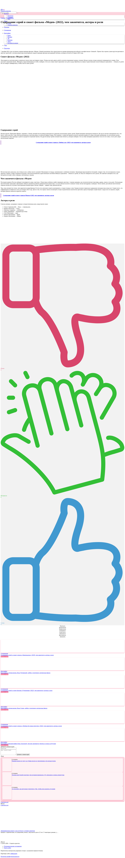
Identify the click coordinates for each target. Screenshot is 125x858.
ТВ (8, 38)
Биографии (7, 33)
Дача (5, 45)
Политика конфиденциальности (10, 856)
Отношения (7, 30)
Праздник (7, 48)
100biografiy (13, 853)
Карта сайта (7, 848)
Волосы (6, 13)
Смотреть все (4, 802)
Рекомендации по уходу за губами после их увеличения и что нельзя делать (34, 761)
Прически (10, 16)
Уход (8, 19)
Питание (6, 27)
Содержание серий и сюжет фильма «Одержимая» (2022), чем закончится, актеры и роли (26, 690)
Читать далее (4, 656)
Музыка (9, 37)
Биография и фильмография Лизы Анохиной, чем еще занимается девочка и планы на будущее (28, 743)
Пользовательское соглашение (13, 846)
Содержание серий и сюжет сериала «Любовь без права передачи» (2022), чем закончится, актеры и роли (31, 726)
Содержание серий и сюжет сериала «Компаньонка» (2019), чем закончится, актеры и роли (27, 655)
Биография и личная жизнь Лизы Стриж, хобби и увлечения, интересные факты (24, 708)
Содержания (4, 653)
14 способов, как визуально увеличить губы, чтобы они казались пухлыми (33, 789)
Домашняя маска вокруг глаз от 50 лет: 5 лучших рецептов (18, 831)
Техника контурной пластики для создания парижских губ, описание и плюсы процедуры (38, 775)
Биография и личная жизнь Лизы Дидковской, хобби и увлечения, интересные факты (25, 673)
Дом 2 (9, 41)
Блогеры (9, 40)
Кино (9, 35)
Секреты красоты (12, 25)
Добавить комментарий (23, 754)
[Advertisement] (62, 37)
